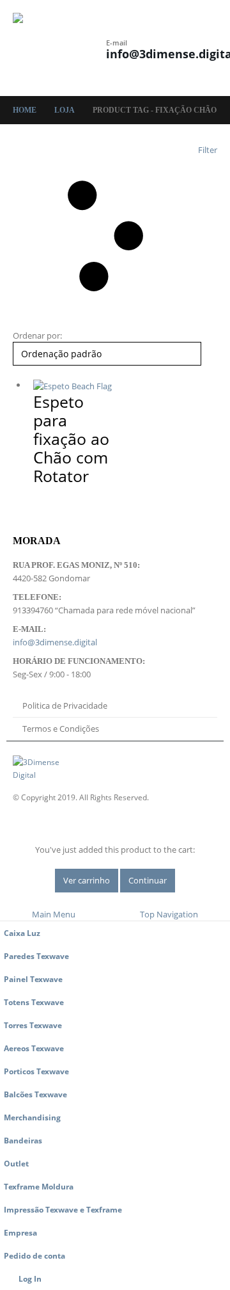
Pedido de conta (34, 1255)
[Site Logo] (48, 48)
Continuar (147, 880)
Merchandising (32, 1117)
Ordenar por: (37, 335)
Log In (30, 1278)
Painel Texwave (33, 979)
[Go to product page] (76, 385)
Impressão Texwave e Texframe (63, 1209)
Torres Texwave (33, 1025)
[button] (94, 40)
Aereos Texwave (34, 1048)
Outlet (16, 1163)
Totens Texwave (34, 1002)
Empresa (20, 1232)
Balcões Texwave (35, 1094)
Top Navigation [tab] (169, 914)
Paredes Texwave (36, 956)
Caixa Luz (22, 933)
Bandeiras (23, 1140)
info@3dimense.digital (55, 642)
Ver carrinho (86, 880)
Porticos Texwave (36, 1071)
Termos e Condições (60, 728)
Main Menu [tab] (53, 914)
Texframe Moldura (38, 1186)
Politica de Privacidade (64, 705)
